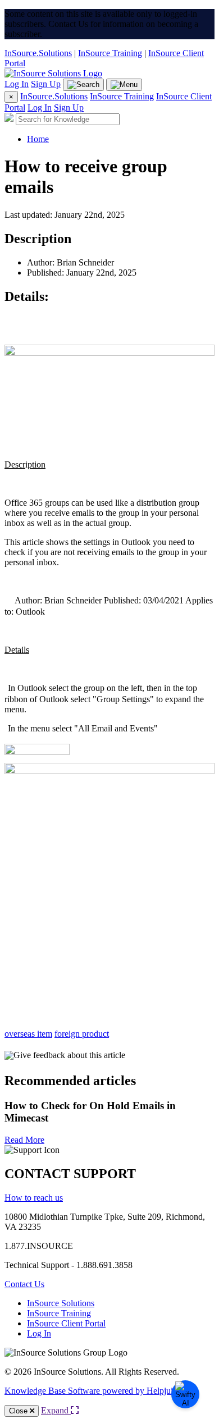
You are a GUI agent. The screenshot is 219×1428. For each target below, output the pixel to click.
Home (38, 139)
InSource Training (110, 53)
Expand (56, 1410)
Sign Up (46, 84)
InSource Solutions (60, 1303)
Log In (16, 84)
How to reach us (33, 1197)
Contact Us (24, 1284)
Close (19, 1411)
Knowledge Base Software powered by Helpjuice (92, 1390)
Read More (24, 1140)
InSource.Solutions (38, 53)
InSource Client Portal (66, 1323)
